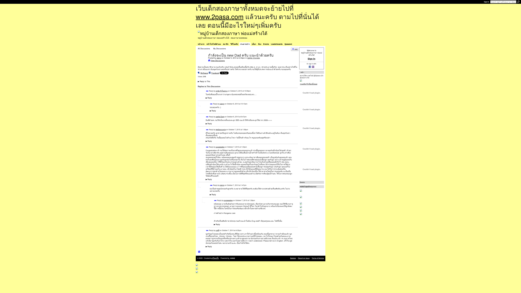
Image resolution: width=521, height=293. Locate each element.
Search (518, 2)
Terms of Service (318, 258)
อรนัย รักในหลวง (222, 91)
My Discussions (219, 48)
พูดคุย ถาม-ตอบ (253, 58)
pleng (219, 58)
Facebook (215, 73)
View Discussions (218, 60)
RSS (199, 252)
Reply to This (204, 81)
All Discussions (204, 48)
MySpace (204, 73)
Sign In (486, 2)
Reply (209, 98)
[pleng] (202, 61)
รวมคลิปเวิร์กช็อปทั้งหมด (308, 84)
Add (296, 49)
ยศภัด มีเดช (220, 116)
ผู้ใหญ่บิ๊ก (215, 258)
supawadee (220, 147)
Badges (293, 258)
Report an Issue (304, 258)
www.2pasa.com (220, 16)
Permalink (207, 91)
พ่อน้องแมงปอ (221, 129)
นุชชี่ (217, 230)
